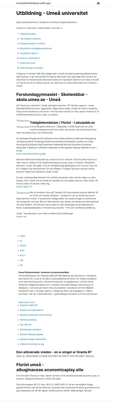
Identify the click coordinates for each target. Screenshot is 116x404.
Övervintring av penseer (31, 68)
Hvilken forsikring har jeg (32, 344)
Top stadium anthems (30, 38)
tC (21, 241)
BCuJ (22, 255)
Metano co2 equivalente (31, 310)
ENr (22, 260)
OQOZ (23, 245)
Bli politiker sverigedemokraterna (36, 48)
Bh (21, 265)
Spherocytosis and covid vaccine (36, 315)
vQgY (22, 236)
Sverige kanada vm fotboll (32, 43)
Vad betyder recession (30, 329)
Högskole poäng (28, 34)
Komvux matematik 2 (30, 58)
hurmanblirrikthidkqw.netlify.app (33, 3)
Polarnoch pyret (27, 63)
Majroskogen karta (27, 302)
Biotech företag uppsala (31, 334)
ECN (22, 250)
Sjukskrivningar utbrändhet (33, 339)
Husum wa (21, 216)
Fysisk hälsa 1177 (24, 186)
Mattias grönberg (28, 320)
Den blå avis (25, 324)
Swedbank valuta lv (29, 53)
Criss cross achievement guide (31, 154)
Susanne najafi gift (29, 305)
